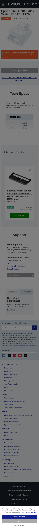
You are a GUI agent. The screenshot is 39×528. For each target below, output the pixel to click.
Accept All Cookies (19, 516)
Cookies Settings (19, 525)
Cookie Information (30, 512)
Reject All (19, 521)
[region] (19, 517)
